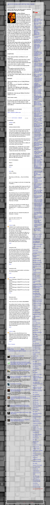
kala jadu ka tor (36, 347)
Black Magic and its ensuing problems (37, 238)
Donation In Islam (36, 312)
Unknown (11, 225)
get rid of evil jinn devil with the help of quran (21, 4)
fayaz (10, 171)
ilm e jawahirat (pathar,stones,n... (36, 420)
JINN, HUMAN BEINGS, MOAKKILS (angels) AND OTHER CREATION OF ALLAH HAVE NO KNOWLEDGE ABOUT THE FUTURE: (20, 363)
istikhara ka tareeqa (37, 453)
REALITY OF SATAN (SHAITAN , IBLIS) (37, 388)
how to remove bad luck (37, 359)
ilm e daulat (35, 398)
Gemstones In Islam (37, 305)
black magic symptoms (37, 234)
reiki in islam (35, 356)
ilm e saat (35, 370)
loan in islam (35, 469)
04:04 (10, 264)
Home (22, 349)
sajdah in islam (36, 291)
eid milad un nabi (36, 396)
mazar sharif (35, 425)
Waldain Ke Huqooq (37, 303)
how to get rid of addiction (36, 256)
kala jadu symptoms (37, 260)
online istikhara (36, 470)
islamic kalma (35, 248)
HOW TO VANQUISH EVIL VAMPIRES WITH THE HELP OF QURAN (20, 377)
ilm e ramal (35, 324)
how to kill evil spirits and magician (37, 435)
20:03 (10, 327)
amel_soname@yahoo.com (14, 112)
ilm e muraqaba (36, 343)
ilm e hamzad (35, 402)
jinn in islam (35, 455)
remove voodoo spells (37, 236)
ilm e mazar (35, 457)
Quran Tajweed (36, 409)
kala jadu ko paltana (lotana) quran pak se (37, 364)
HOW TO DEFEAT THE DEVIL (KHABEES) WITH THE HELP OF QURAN (20, 420)
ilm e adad (35, 357)
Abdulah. (11, 122)
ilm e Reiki (35, 334)
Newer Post (10, 349)
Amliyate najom (36, 448)
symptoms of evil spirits (37, 244)
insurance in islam (36, 486)
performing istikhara (37, 405)
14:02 (10, 243)
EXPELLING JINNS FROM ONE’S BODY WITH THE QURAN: (20, 413)
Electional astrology (37, 459)
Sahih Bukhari (36, 432)
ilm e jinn (35, 439)
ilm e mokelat (35, 310)
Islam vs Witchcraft (37, 246)
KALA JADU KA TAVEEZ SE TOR (36, 480)
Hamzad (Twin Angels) (37, 465)
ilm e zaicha (35, 350)
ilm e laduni (35, 307)
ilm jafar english (36, 276)
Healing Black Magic (37, 284)
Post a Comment (11, 344)
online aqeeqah (36, 446)
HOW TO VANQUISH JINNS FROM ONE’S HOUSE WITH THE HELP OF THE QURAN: (20, 406)
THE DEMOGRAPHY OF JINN (17, 356)
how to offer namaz (37, 323)
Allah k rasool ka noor (37, 429)
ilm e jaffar (35, 463)
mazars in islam (36, 485)
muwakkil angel (36, 476)
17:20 (10, 341)
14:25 (10, 273)
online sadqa (35, 336)
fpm (24, 502)
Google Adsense (36, 478)
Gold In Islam (36, 407)
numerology (35, 483)
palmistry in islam (36, 308)
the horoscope (35, 400)
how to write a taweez (37, 445)
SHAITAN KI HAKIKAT (36, 442)
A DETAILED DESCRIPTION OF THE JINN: (20, 370)
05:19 (10, 167)
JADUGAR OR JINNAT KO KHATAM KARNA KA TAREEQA (37, 378)
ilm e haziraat (35, 366)
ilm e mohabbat (36, 394)
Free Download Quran (37, 345)
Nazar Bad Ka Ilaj (36, 326)
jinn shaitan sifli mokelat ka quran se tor (38, 383)
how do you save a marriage (36, 278)
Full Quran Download (37, 390)
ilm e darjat (35, 411)
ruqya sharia (35, 250)
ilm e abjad (35, 372)
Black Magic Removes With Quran (37, 414)
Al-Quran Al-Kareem (37, 423)
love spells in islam (36, 349)
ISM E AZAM (36, 437)
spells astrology (36, 368)
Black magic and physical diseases (36, 241)
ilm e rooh (35, 385)
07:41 (10, 293)
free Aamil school (36, 467)
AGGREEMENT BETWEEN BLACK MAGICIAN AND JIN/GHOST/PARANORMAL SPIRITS (20, 398)
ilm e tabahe (35, 328)
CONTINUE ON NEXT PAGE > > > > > (20, 351)
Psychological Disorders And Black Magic (37, 287)
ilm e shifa (35, 361)
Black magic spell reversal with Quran (37, 294)
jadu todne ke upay (37, 264)
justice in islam (36, 430)
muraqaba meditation (37, 332)
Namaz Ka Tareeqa (37, 461)
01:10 (10, 221)
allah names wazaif (37, 314)
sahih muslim (35, 338)
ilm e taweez (35, 392)
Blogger (32, 502)
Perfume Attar (36, 427)
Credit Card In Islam (37, 374)
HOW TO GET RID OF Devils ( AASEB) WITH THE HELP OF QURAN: (20, 390)
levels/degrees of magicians (15, 383)
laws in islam (35, 330)
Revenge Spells (36, 404)
